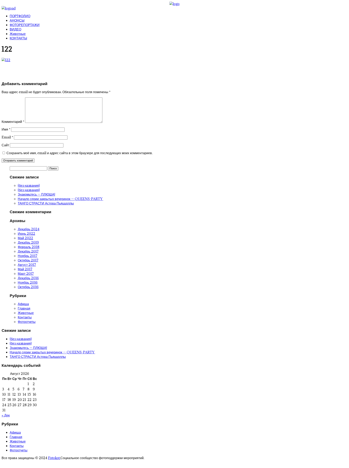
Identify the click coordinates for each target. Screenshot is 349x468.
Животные (18, 34)
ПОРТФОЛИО (20, 16)
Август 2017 (27, 264)
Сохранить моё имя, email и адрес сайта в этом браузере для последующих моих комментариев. (79, 153)
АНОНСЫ (17, 20)
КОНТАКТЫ (18, 38)
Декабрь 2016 (28, 278)
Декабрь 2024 (28, 229)
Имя (6, 129)
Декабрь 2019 (28, 242)
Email (7, 137)
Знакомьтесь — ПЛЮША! (36, 194)
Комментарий (13, 121)
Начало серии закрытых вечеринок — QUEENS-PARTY (60, 199)
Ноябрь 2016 (28, 282)
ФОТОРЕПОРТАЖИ (25, 25)
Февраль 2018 (28, 247)
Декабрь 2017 (28, 251)
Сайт (5, 145)
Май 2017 (25, 269)
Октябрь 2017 (28, 260)
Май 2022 (25, 238)
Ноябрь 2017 (27, 256)
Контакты (25, 317)
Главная (24, 308)
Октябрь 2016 (28, 287)
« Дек (6, 415)
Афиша (23, 304)
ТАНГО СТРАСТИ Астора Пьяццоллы (46, 203)
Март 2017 (26, 273)
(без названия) (29, 185)
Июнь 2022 (26, 233)
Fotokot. (54, 458)
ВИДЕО (15, 29)
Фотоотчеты (27, 321)
